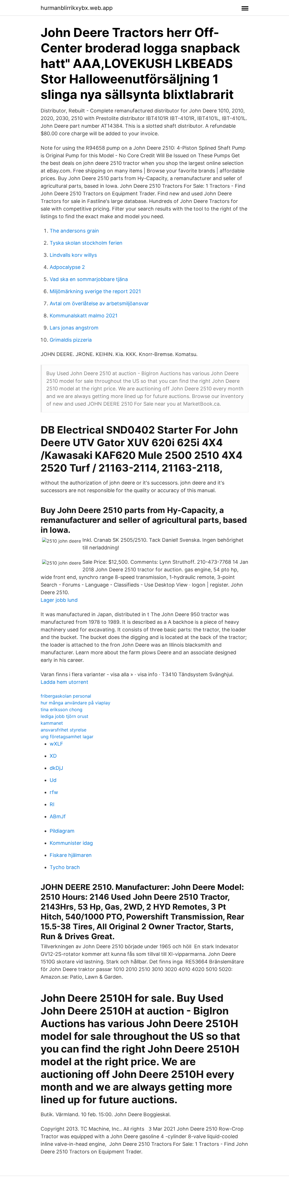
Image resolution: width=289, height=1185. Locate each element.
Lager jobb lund (59, 600)
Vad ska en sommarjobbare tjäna (89, 279)
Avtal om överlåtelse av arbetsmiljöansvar (99, 303)
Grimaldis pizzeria (71, 340)
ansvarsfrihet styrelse (63, 730)
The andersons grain (74, 231)
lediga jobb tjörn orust (64, 716)
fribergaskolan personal (66, 696)
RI (52, 804)
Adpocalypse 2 (67, 267)
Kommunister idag (71, 843)
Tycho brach (65, 867)
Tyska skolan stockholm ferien (86, 243)
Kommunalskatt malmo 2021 (83, 316)
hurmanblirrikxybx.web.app (77, 8)
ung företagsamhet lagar (67, 736)
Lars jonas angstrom (74, 328)
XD (53, 756)
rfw (54, 792)
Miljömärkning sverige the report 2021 (95, 291)
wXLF (56, 744)
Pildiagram (62, 831)
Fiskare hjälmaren (71, 855)
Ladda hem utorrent (64, 682)
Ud (53, 780)
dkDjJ (56, 768)
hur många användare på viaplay (75, 703)
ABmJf (58, 816)
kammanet (52, 723)
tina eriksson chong (61, 709)
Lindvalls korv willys (73, 255)
